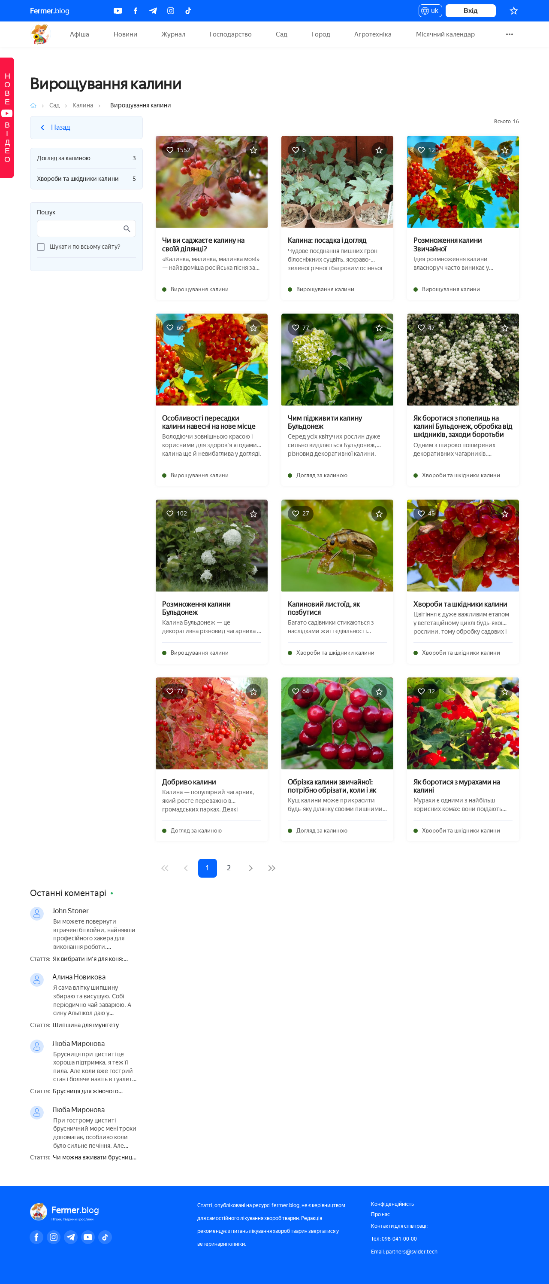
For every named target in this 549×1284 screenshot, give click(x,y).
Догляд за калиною (86, 158)
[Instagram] (170, 11)
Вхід (471, 10)
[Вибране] (514, 11)
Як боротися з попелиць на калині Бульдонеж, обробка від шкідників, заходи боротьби (463, 426)
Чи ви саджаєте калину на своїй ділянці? (203, 244)
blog (49, 10)
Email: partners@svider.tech (404, 1252)
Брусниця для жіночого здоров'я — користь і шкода (91, 1091)
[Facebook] (135, 11)
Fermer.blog (40, 34)
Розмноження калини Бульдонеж (196, 608)
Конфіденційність (392, 1204)
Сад (281, 34)
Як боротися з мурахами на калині (456, 786)
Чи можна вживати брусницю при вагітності (95, 1158)
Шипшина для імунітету (86, 1025)
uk (432, 12)
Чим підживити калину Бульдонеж (325, 422)
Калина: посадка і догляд (327, 240)
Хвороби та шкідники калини (86, 179)
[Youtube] (118, 11)
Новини (125, 34)
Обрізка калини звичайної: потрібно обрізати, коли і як (332, 786)
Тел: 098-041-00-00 (394, 1239)
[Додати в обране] (253, 150)
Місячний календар (445, 34)
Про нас (380, 1214)
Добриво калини (189, 782)
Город (321, 34)
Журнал (173, 34)
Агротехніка (373, 34)
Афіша (79, 34)
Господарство (231, 34)
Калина (82, 105)
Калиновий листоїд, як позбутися (324, 608)
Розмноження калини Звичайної (447, 244)
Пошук (46, 212)
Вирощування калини (200, 289)
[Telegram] (153, 11)
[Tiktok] (188, 11)
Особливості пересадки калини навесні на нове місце (209, 422)
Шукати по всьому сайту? (85, 246)
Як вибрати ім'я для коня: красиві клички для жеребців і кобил (95, 959)
